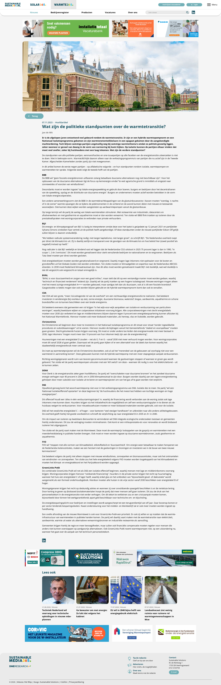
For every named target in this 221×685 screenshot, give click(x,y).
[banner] (66, 28)
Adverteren (138, 664)
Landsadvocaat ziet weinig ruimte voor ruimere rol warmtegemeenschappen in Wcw (159, 613)
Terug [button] (35, 116)
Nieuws (34, 12)
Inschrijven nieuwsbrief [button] (171, 5)
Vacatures (110, 12)
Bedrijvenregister (60, 12)
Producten (86, 12)
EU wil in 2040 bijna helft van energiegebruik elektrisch (125, 610)
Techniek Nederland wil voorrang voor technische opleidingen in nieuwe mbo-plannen (56, 613)
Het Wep (28, 682)
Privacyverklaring (76, 682)
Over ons (132, 12)
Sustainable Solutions (49, 682)
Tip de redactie (139, 657)
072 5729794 (174, 668)
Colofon (64, 682)
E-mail (174, 672)
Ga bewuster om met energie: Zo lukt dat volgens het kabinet (91, 612)
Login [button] (196, 5)
